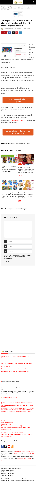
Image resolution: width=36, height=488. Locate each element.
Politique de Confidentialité (7, 470)
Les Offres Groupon (6, 366)
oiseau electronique (20, 143)
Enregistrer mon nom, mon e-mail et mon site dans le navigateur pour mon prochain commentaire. (17, 257)
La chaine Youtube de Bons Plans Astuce (12, 432)
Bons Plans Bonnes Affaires (8, 420)
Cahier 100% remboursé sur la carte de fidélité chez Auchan (17, 408)
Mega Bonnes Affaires (7, 422)
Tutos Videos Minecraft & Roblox (10, 431)
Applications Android (6, 472)
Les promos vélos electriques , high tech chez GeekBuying (16, 363)
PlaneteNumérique (6, 429)
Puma (32, 451)
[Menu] (2, 2)
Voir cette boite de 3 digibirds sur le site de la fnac (18, 132)
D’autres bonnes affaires (10, 397)
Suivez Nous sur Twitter (7, 475)
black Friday (31, 453)
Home (3, 7)
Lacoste (28, 451)
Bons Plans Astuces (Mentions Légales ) (11, 468)
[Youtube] (9, 446)
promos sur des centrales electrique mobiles (13, 460)
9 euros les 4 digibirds (18, 120)
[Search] (33, 2)
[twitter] (5, 446)
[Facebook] (2, 446)
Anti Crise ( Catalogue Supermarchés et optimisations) (15, 427)
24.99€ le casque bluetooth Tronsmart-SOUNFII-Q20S (16, 411)
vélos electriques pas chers (24, 458)
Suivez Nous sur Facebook (7, 473)
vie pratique (9, 7)
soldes (15, 453)
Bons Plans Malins (6, 424)
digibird (12, 143)
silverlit (28, 143)
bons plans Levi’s (20, 451)
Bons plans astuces (8, 28)
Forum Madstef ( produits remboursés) (11, 426)
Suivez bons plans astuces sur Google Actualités (14, 368)
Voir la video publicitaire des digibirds (18, 100)
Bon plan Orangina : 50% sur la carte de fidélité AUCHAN (16, 409)
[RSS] (12, 446)
